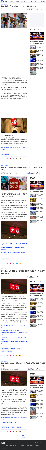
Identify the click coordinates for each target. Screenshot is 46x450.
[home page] (2, 1)
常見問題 (22, 445)
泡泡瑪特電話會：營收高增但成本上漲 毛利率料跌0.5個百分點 (14, 342)
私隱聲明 (31, 445)
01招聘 (10, 445)
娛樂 (12, 1)
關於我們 (6, 445)
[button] (39, 10)
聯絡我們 (27, 445)
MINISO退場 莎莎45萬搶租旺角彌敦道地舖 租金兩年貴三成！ (14, 244)
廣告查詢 (14, 445)
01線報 (2, 445)
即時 (25, 1)
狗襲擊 (9, 1)
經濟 (2, 4)
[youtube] (40, 442)
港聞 (6, 1)
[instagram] (37, 442)
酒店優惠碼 (16, 1)
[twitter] (44, 442)
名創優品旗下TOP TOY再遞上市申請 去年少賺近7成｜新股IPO (14, 418)
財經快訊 (6, 4)
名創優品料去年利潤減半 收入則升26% (10, 330)
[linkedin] (42, 442)
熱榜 (27, 1)
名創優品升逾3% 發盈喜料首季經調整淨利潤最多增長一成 (14, 326)
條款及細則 (37, 445)
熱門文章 (32, 29)
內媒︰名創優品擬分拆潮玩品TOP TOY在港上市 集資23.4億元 (13, 148)
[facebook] (35, 442)
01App (19, 445)
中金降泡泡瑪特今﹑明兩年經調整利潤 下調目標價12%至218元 (14, 333)
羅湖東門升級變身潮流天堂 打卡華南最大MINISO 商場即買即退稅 (14, 248)
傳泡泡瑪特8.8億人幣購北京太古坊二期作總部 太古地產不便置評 (14, 338)
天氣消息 (21, 1)
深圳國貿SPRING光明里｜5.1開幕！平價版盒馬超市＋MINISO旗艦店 (13, 253)
